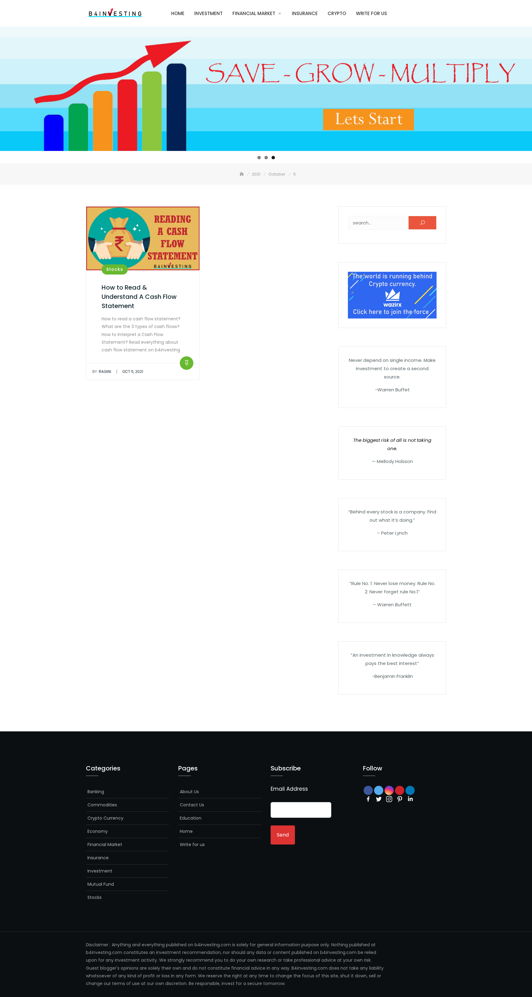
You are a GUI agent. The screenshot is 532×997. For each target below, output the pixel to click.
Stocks (114, 269)
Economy (97, 831)
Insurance (305, 13)
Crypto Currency (105, 818)
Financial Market (253, 13)
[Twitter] (378, 799)
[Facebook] (368, 799)
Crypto (337, 13)
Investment (208, 13)
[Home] (242, 174)
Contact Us (192, 805)
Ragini (101, 371)
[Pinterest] (399, 799)
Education (190, 818)
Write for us (371, 13)
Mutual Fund (100, 884)
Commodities (102, 805)
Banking (95, 792)
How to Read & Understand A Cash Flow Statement (139, 296)
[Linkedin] (410, 799)
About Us (189, 792)
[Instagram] (389, 799)
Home (177, 13)
